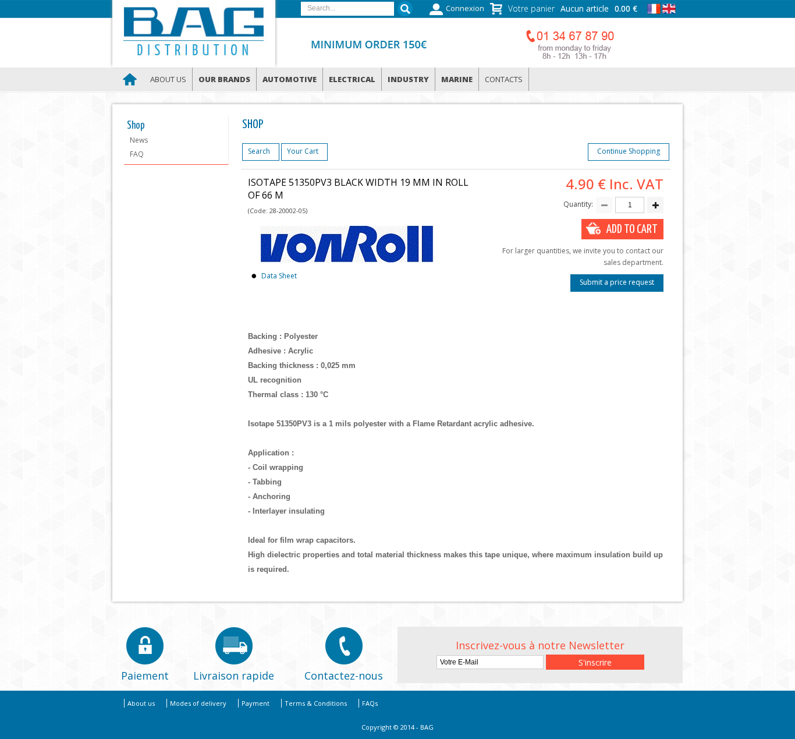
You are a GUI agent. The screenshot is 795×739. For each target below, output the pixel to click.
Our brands (224, 79)
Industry (408, 79)
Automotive (289, 79)
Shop (136, 126)
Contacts (504, 79)
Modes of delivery (198, 703)
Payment (255, 703)
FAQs (370, 703)
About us (168, 79)
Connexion (465, 8)
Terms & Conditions (316, 703)
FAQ (137, 154)
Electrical (352, 79)
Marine (457, 79)
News (139, 140)
